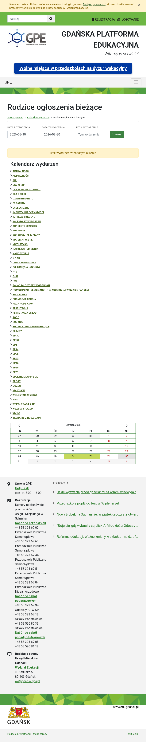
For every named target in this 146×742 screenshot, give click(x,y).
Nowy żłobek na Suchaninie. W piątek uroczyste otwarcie (98, 514)
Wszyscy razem (23, 408)
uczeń (17, 385)
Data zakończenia (53, 127)
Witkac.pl (133, 733)
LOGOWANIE (130, 19)
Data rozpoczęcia (18, 127)
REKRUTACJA (20, 308)
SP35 (15, 353)
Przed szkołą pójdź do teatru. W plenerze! (88, 503)
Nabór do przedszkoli (30, 523)
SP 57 (16, 340)
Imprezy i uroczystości (28, 212)
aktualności (21, 175)
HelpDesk (22, 488)
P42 (15, 271)
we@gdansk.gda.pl (27, 681)
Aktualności (21, 171)
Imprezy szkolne (24, 216)
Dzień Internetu (23, 198)
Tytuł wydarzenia (87, 127)
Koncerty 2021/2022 (25, 226)
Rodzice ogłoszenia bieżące (31, 326)
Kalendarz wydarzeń (38, 117)
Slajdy (17, 331)
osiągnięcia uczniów (26, 267)
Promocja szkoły (24, 299)
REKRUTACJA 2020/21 (25, 312)
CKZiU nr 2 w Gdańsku (26, 189)
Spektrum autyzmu (25, 376)
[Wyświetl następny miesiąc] (127, 425)
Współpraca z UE (24, 404)
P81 (15, 280)
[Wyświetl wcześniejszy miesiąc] (19, 425)
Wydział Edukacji (27, 667)
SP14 (15, 349)
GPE (8, 82)
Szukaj (117, 134)
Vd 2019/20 (19, 390)
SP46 (15, 363)
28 (91, 456)
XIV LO (16, 413)
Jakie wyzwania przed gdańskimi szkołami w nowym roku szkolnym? (98, 492)
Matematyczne (23, 239)
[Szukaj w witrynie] (51, 18)
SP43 (15, 358)
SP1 (15, 344)
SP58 (15, 367)
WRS (15, 399)
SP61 (15, 372)
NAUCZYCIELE (21, 253)
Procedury (20, 294)
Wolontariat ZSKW (25, 395)
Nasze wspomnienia (25, 248)
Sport (17, 381)
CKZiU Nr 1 (19, 184)
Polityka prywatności (19, 733)
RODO (16, 317)
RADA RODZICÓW (23, 303)
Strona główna (15, 117)
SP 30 (16, 335)
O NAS (16, 258)
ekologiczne (21, 207)
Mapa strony (40, 733)
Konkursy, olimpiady (26, 235)
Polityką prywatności (94, 4)
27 (73, 456)
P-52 (15, 276)
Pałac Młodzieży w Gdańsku (31, 285)
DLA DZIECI (19, 194)
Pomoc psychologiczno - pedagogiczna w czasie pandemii (51, 290)
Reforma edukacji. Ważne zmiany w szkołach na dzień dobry (98, 537)
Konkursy (19, 230)
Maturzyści (20, 244)
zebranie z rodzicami (27, 417)
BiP (15, 180)
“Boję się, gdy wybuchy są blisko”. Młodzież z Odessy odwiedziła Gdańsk (98, 526)
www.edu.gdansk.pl (126, 707)
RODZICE (18, 321)
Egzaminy (19, 203)
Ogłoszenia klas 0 (24, 262)
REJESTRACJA (105, 19)
